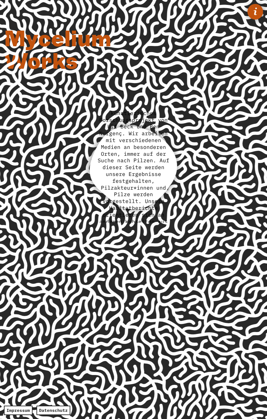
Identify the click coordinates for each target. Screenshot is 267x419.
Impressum (18, 410)
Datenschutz (53, 410)
